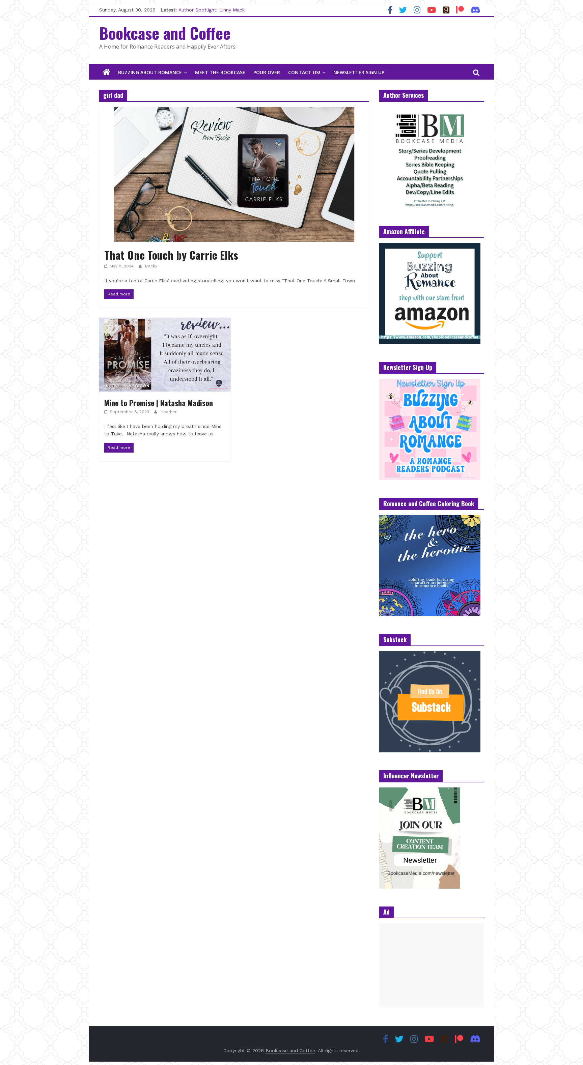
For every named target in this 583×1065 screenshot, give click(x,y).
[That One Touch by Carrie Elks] (234, 111)
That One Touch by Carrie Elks (171, 255)
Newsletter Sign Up (358, 72)
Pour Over (266, 72)
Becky (151, 266)
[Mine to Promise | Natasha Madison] (165, 322)
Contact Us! (304, 72)
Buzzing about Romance (150, 72)
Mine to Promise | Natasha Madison (158, 402)
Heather (169, 411)
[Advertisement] (431, 965)
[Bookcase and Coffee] (106, 72)
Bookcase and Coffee (164, 32)
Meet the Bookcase (220, 72)
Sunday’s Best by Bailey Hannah (214, 9)
